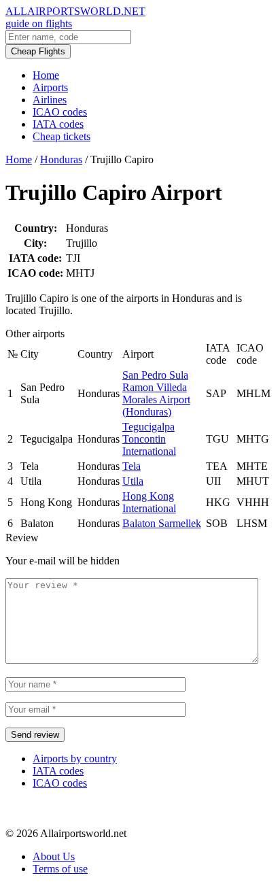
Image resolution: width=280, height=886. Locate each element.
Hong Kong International (149, 502)
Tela (131, 466)
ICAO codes (60, 112)
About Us (54, 856)
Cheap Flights (38, 51)
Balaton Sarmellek (161, 523)
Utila (132, 481)
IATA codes (58, 124)
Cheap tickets (61, 136)
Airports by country (75, 758)
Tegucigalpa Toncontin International (149, 439)
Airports (50, 87)
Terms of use (60, 868)
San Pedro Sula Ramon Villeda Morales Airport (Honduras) (156, 393)
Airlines (50, 99)
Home (46, 75)
